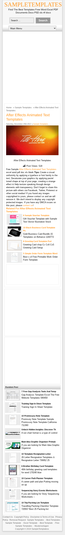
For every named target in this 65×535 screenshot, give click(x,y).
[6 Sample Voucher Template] (14, 223)
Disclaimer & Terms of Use (42, 517)
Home (9, 107)
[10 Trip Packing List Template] (12, 511)
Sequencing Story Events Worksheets (39, 490)
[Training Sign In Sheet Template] (13, 412)
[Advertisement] (32, 66)
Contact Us (8, 517)
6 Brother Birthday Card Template (37, 466)
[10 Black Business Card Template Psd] (14, 236)
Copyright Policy (21, 517)
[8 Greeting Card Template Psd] (14, 249)
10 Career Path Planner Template (37, 478)
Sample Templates (23, 107)
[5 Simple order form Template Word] (14, 261)
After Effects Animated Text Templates (37, 169)
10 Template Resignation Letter (36, 454)
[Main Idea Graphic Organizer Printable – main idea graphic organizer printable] (12, 448)
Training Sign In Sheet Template (36, 404)
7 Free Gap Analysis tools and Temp (38, 391)
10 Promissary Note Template (35, 416)
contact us (28, 205)
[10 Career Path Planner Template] (13, 486)
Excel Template (30, 523)
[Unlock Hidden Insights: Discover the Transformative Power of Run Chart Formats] (12, 434)
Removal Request (17, 520)
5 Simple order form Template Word (40, 253)
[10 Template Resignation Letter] (13, 462)
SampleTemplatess (40, 529)
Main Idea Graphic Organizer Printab (38, 442)
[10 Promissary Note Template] (13, 424)
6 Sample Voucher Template (36, 215)
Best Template (46, 523)
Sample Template (13, 523)
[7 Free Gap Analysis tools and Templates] (12, 399)
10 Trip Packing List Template (35, 503)
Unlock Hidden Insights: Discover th (38, 429)
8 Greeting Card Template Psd (37, 241)
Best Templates (53, 520)
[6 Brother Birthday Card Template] (12, 474)
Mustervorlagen (42, 526)
